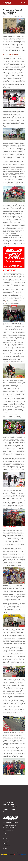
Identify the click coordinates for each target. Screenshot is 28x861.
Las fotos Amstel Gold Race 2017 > (11, 54)
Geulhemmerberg (8, 301)
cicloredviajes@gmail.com (12, 806)
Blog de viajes (17, 16)
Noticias (22, 16)
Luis (5, 16)
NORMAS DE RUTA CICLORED (9, 825)
